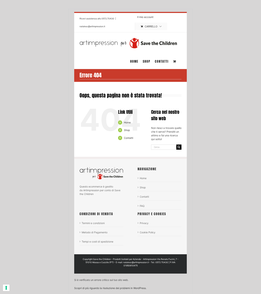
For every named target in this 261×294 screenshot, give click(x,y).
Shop (127, 130)
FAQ (142, 205)
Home (127, 122)
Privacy (144, 223)
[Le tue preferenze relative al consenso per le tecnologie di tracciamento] (6, 287)
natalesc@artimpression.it (92, 26)
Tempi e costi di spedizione (97, 241)
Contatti (128, 137)
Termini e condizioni (93, 223)
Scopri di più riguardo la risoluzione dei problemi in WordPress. (110, 288)
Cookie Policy (147, 232)
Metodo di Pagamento (94, 232)
